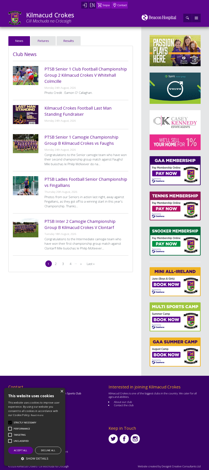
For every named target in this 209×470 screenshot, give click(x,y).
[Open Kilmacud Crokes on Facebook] (124, 438)
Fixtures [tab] (43, 41)
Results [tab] (68, 41)
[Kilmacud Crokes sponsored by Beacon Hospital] (159, 17)
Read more (37, 415)
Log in (84, 5)
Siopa (106, 5)
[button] (25, 422)
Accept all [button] (20, 450)
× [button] (61, 391)
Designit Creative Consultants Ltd (181, 466)
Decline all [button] (48, 450)
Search (187, 18)
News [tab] (19, 41)
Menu (196, 18)
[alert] (34, 427)
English (92, 5)
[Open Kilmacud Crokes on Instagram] (135, 438)
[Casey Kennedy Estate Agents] (163, 130)
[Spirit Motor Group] (175, 88)
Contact (122, 5)
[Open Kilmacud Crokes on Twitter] (113, 438)
